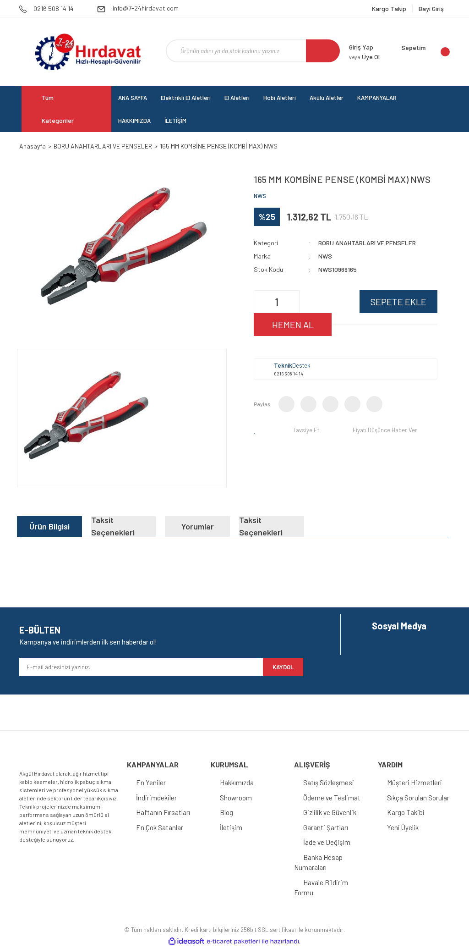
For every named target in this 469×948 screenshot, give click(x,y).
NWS (260, 195)
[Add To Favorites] (256, 430)
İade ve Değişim (326, 842)
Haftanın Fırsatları (163, 812)
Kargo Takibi (406, 812)
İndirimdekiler (156, 798)
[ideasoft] (186, 941)
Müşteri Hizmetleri (414, 782)
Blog (226, 812)
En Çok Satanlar (159, 827)
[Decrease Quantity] (262, 302)
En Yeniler (151, 782)
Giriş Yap (361, 47)
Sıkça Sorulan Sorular (418, 798)
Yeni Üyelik (403, 827)
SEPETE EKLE (398, 301)
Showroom (236, 798)
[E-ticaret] (233, 941)
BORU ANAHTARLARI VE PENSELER (367, 243)
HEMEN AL (293, 324)
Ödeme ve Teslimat (331, 798)
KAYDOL (283, 667)
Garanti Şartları (325, 827)
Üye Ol (364, 57)
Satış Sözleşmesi (328, 782)
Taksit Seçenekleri (113, 526)
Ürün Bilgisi (49, 526)
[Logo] (87, 51)
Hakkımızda (237, 782)
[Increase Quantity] (291, 302)
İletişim (231, 827)
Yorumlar (197, 526)
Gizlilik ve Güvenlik (329, 812)
